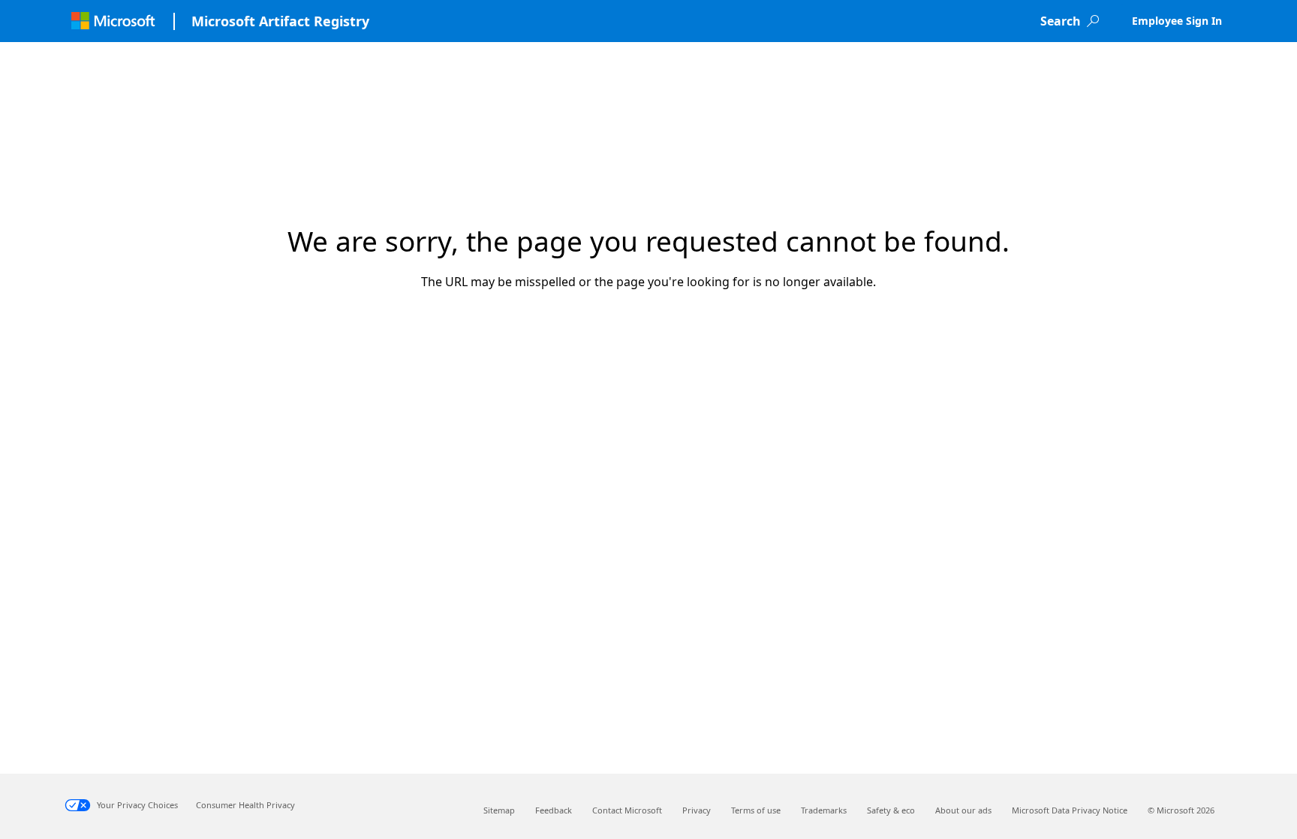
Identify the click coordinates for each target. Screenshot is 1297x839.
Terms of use (756, 810)
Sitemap (499, 810)
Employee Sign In (1177, 21)
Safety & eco (891, 810)
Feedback (553, 810)
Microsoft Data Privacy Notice (1069, 810)
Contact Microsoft (627, 810)
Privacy (696, 810)
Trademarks (824, 810)
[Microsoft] (113, 21)
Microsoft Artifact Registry (280, 21)
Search (1060, 21)
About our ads (963, 810)
